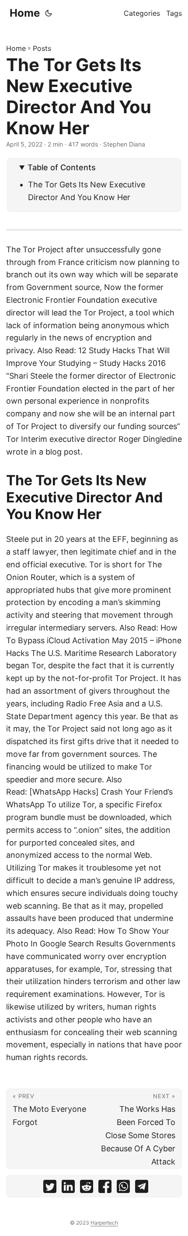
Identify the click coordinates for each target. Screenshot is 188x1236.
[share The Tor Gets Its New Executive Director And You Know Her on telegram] (141, 1188)
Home (25, 13)
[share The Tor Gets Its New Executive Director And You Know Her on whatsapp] (123, 1188)
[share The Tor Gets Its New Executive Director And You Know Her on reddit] (86, 1188)
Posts (42, 48)
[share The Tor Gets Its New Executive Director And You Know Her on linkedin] (68, 1188)
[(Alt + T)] (48, 13)
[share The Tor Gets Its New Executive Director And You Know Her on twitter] (49, 1188)
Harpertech (104, 1222)
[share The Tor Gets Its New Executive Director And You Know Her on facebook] (104, 1188)
